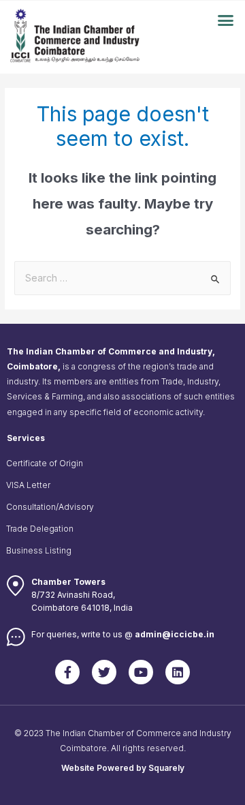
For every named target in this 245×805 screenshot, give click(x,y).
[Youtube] (141, 672)
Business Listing (38, 550)
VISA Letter (28, 485)
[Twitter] (104, 672)
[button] (226, 20)
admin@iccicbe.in (174, 634)
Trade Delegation (40, 528)
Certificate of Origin (44, 463)
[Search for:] (122, 278)
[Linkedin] (177, 672)
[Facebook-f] (67, 672)
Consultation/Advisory (50, 507)
